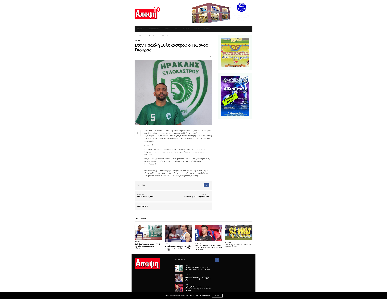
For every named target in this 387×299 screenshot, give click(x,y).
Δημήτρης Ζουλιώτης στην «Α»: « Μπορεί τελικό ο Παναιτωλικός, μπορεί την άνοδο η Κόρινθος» (208, 247)
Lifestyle (207, 29)
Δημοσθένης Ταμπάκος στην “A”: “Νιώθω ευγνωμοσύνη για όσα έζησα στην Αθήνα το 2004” (178, 248)
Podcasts (165, 29)
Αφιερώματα (185, 29)
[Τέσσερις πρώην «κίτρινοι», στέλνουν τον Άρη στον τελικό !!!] (238, 232)
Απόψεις (175, 29)
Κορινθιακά (197, 29)
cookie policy (206, 295)
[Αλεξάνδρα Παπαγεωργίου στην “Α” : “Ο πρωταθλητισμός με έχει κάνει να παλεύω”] (148, 232)
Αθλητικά (140, 29)
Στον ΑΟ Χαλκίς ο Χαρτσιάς (145, 197)
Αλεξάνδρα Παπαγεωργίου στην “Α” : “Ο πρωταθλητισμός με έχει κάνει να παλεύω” (147, 246)
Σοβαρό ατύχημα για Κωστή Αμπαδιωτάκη (196, 197)
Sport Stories (154, 29)
